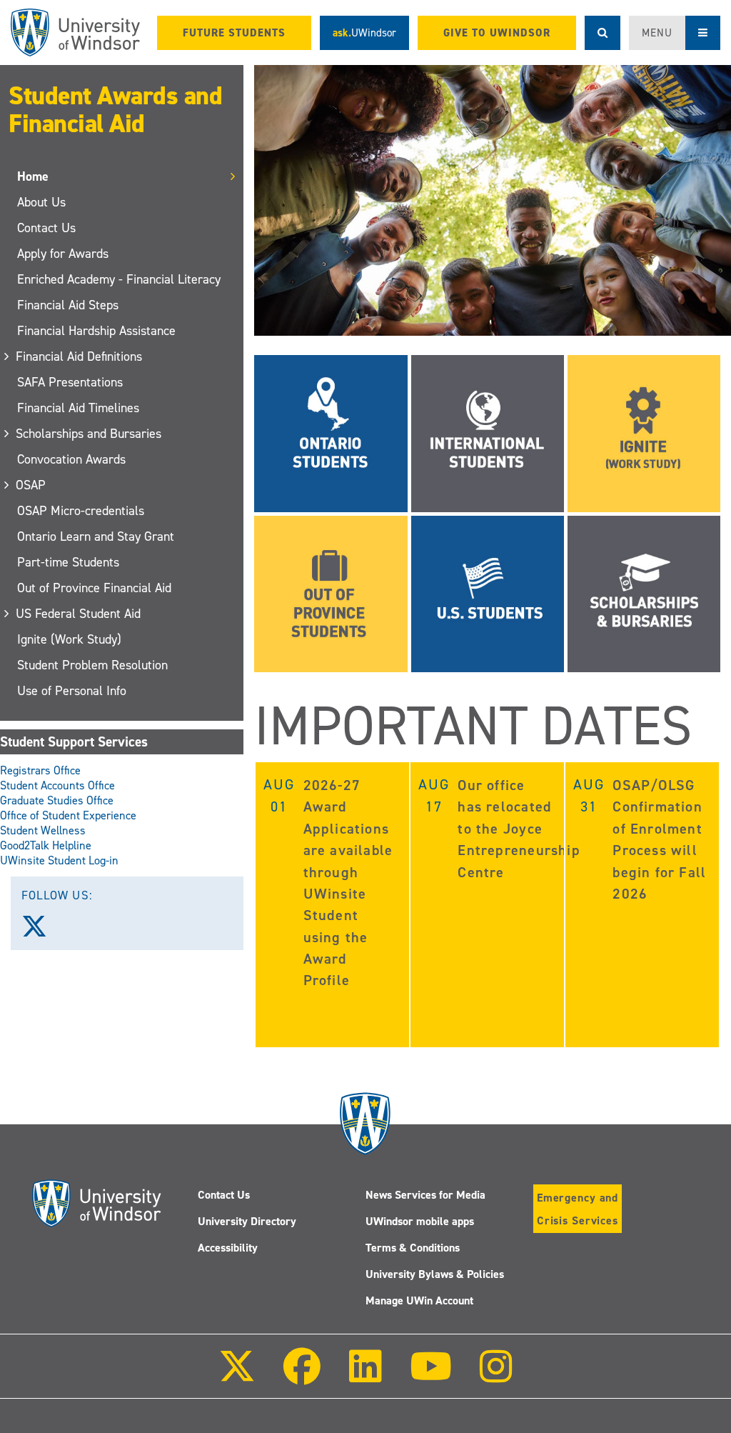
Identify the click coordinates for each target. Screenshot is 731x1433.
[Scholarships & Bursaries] (644, 592)
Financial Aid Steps (68, 305)
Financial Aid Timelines (78, 407)
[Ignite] (644, 432)
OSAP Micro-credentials (80, 510)
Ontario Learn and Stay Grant (95, 536)
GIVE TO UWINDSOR (496, 33)
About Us (41, 202)
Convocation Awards (71, 459)
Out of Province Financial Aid (94, 587)
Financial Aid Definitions (79, 356)
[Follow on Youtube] (431, 1376)
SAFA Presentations (70, 382)
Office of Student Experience (68, 815)
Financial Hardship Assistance (96, 330)
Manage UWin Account (419, 1300)
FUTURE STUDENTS (234, 33)
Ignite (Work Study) (69, 639)
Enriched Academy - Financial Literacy (119, 279)
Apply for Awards (63, 253)
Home (33, 176)
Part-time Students (68, 562)
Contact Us (46, 227)
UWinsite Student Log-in (59, 860)
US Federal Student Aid (79, 613)
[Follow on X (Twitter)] (237, 1376)
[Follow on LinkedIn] (365, 1376)
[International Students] (487, 432)
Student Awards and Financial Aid (115, 110)
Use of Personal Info (71, 690)
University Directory (247, 1221)
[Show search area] (602, 33)
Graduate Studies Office (57, 800)
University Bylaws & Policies (435, 1274)
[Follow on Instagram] (496, 1376)
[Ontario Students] (330, 432)
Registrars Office (40, 770)
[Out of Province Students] (330, 592)
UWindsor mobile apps (420, 1221)
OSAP (31, 485)
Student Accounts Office (57, 785)
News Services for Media (425, 1194)
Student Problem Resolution (92, 665)
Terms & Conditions (413, 1247)
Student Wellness (43, 830)
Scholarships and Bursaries (89, 433)
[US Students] (487, 592)
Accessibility (228, 1247)
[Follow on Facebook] (302, 1376)
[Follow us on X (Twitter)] (40, 931)
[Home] (75, 32)
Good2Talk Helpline (45, 845)
